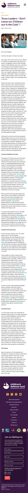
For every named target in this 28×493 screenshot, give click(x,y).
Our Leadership (14, 414)
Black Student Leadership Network (14, 402)
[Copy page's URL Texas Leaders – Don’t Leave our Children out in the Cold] (19, 24)
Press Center (14, 420)
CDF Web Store (14, 425)
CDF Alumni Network (14, 404)
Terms (2, 489)
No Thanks (8, 474)
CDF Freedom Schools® (14, 399)
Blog (2, 12)
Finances (14, 417)
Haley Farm (14, 407)
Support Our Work (14, 409)
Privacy (8, 489)
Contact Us (14, 422)
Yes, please (8, 472)
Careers (14, 412)
